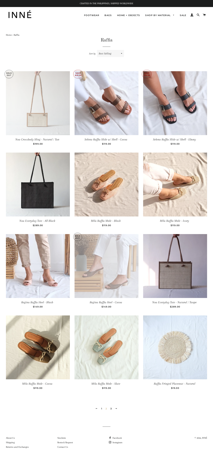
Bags (108, 15)
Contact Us (62, 447)
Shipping (10, 442)
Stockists (61, 438)
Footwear (91, 15)
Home (9, 35)
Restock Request (65, 442)
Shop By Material (158, 15)
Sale (183, 15)
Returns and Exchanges (17, 447)
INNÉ (204, 438)
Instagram (117, 442)
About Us (10, 438)
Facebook (117, 438)
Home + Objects (128, 15)
